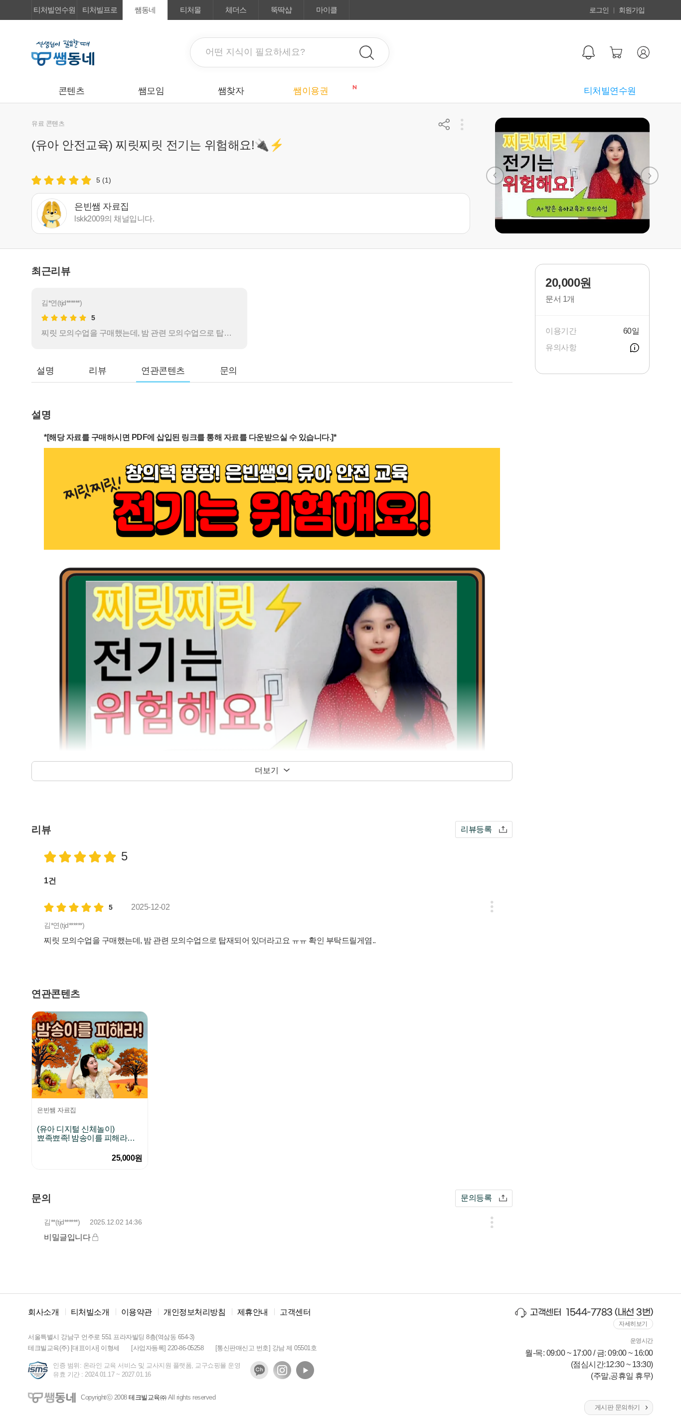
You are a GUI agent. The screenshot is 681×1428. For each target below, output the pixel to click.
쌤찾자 (231, 91)
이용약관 (136, 1312)
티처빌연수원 (54, 9)
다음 (650, 176)
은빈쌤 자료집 (56, 1110)
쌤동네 (145, 9)
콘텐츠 (71, 91)
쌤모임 (151, 91)
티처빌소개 (90, 1312)
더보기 (267, 770)
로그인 (599, 10)
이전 (495, 176)
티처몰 (190, 9)
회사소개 (43, 1312)
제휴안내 (252, 1312)
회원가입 (632, 10)
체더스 (235, 9)
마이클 (326, 9)
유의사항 (634, 347)
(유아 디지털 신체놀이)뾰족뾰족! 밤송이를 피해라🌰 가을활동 (87, 1134)
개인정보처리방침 (194, 1312)
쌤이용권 (321, 90)
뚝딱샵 (281, 9)
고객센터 (295, 1312)
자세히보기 (633, 1323)
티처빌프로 (99, 9)
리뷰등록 (476, 829)
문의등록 (476, 1198)
